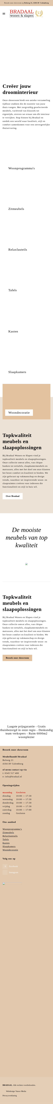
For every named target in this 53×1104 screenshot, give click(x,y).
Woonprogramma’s (12, 829)
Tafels (6, 839)
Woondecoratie (10, 850)
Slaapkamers (9, 846)
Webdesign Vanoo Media (16, 1091)
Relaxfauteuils (10, 836)
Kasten (6, 843)
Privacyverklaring (10, 1096)
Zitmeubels (26, 567)
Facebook (13, 866)
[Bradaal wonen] (26, 13)
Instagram (13, 872)
